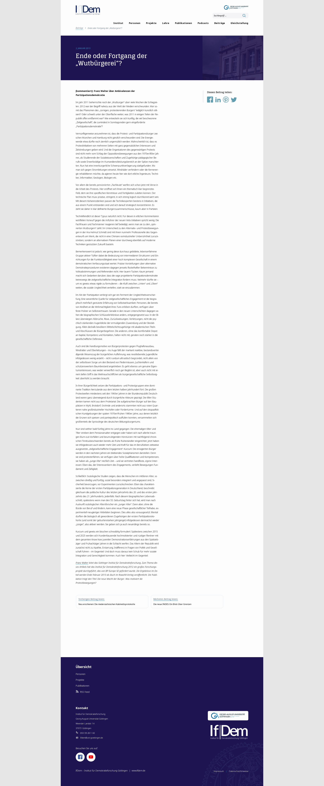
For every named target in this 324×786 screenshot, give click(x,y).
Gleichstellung (239, 23)
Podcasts (203, 23)
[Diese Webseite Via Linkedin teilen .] (218, 101)
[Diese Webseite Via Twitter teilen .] (234, 101)
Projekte (151, 23)
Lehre (165, 23)
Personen (134, 23)
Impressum (219, 771)
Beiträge (219, 23)
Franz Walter (82, 562)
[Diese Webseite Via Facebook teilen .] (210, 101)
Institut (118, 23)
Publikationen (183, 23)
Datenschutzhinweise (238, 771)
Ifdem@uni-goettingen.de (91, 737)
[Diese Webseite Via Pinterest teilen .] (226, 101)
